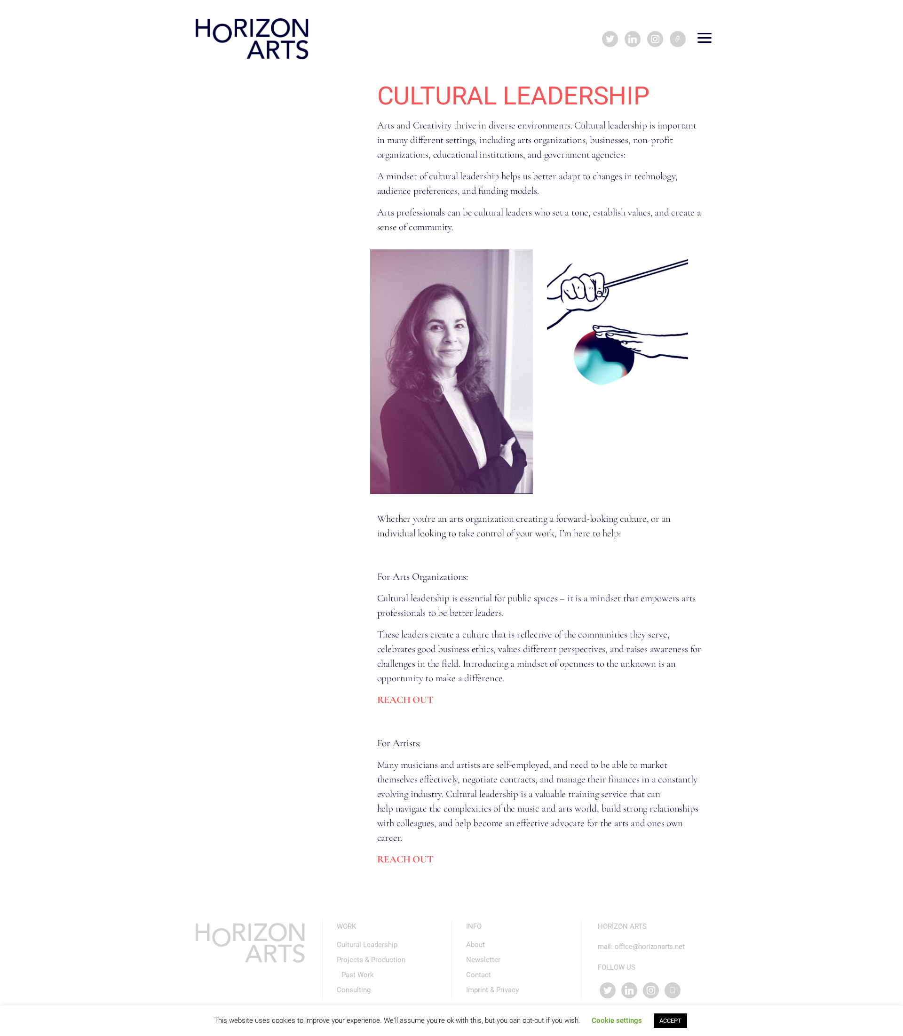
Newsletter (483, 960)
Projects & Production (371, 960)
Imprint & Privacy (492, 990)
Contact (478, 975)
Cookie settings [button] (617, 1020)
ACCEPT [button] (670, 1020)
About (475, 944)
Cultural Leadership (367, 944)
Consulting (354, 990)
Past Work (357, 975)
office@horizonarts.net (650, 946)
